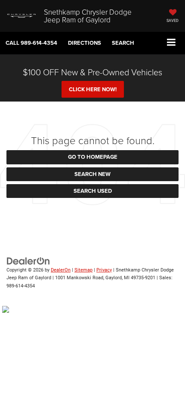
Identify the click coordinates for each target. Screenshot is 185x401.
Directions (84, 43)
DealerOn (61, 270)
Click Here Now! (93, 89)
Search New (92, 174)
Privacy (104, 270)
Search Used (93, 191)
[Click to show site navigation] (171, 43)
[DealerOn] (28, 260)
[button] (31, 43)
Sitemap (83, 270)
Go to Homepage (92, 157)
